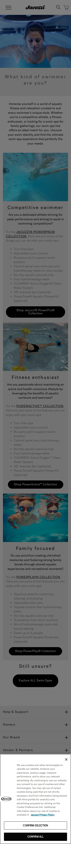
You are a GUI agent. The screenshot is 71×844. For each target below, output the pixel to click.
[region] (35, 799)
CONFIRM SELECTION (35, 825)
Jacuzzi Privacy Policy (43, 815)
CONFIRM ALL (35, 836)
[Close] (66, 759)
